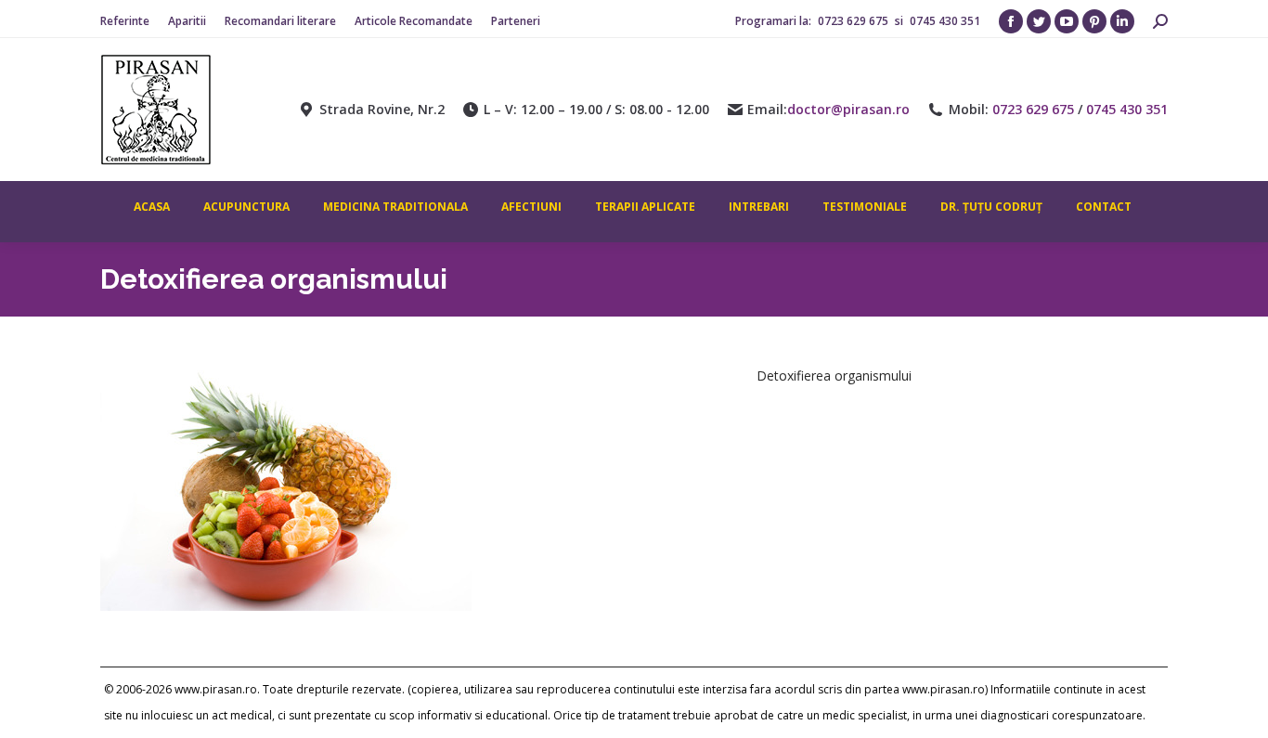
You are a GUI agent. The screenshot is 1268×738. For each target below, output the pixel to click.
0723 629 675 (854, 21)
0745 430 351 (945, 21)
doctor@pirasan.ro (848, 109)
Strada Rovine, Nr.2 (382, 109)
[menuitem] (124, 21)
